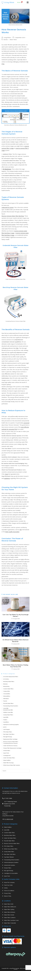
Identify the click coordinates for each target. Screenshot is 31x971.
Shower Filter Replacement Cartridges (12, 748)
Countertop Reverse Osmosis (10, 743)
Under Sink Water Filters (9, 758)
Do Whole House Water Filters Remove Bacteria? (15, 640)
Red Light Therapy (7, 736)
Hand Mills (5, 717)
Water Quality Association (12, 532)
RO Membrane (7, 169)
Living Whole (7, 37)
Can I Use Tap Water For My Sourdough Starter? (15, 615)
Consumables (6, 693)
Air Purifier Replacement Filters (10, 676)
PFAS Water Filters (7, 732)
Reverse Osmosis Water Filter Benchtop (13, 216)
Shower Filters (6, 750)
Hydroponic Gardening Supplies (11, 724)
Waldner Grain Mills (8, 712)
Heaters (5, 719)
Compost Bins (6, 691)
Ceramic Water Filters (8, 688)
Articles (6, 39)
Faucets (5, 701)
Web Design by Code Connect (21, 969)
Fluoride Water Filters (8, 703)
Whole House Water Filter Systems (11, 765)
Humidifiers (6, 722)
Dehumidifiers (6, 696)
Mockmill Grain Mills (8, 710)
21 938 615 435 (9, 819)
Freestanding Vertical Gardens (10, 706)
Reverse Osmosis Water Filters (10, 741)
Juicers (5, 727)
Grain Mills (5, 708)
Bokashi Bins (6, 686)
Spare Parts (6, 753)
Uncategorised (6, 755)
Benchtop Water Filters (8, 681)
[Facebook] (4, 930)
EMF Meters (6, 698)
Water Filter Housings (8, 762)
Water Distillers (7, 760)
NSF (21, 529)
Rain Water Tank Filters (8, 734)
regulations (7, 478)
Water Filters (13, 39)
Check (6, 474)
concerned (26, 423)
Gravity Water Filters (8, 714)
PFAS (3, 64)
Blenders (5, 684)
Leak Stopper (6, 729)
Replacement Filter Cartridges (10, 739)
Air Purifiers (6, 679)
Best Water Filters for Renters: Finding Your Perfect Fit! (15, 665)
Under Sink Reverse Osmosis (10, 745)
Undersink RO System (8, 207)
